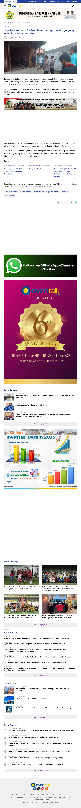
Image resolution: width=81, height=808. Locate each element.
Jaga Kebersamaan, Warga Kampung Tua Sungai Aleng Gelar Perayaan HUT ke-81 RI (40, 751)
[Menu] (5, 5)
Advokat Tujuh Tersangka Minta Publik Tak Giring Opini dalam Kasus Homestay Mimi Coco (37, 657)
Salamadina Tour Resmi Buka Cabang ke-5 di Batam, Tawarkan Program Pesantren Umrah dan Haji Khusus (65, 171)
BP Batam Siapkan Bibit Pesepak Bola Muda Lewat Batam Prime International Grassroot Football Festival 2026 (58, 589)
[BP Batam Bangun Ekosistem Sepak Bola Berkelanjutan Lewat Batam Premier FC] (59, 604)
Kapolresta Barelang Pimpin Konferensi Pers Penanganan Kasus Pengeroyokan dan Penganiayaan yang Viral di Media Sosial (35, 650)
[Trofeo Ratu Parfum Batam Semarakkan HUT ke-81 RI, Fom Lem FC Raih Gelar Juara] (21, 575)
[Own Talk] (15, 5)
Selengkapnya (39, 424)
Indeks (23, 795)
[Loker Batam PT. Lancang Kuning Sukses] (9, 700)
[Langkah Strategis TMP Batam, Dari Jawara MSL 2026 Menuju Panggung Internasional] (21, 604)
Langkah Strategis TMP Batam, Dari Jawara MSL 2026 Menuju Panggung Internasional (20, 617)
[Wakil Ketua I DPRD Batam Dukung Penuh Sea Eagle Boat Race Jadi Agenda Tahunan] (9, 690)
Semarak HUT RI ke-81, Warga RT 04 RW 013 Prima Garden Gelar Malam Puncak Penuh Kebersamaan (40, 745)
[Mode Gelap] (72, 5)
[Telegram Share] (71, 202)
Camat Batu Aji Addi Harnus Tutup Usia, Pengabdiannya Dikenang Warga (35, 758)
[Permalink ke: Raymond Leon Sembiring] (5, 38)
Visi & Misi (31, 795)
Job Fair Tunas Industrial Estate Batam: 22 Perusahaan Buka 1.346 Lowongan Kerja (46, 708)
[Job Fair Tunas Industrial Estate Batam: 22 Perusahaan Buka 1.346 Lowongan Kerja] (9, 709)
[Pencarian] (76, 5)
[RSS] (46, 789)
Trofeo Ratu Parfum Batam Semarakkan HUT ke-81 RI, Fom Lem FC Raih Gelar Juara (20, 588)
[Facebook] (35, 789)
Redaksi (28, 797)
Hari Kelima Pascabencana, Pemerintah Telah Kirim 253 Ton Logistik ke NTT (36, 764)
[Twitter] (38, 789)
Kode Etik (15, 795)
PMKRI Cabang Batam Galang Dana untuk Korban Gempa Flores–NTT (33, 737)
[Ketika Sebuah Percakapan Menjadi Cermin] (9, 407)
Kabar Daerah (8, 27)
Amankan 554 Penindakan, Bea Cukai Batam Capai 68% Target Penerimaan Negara (35, 662)
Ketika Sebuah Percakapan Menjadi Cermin (32, 405)
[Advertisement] (40, 125)
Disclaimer (38, 797)
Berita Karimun (25, 192)
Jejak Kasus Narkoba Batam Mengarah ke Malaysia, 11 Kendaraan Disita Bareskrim (34, 644)
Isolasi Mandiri (39, 192)
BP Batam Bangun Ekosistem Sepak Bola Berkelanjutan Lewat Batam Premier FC (57, 617)
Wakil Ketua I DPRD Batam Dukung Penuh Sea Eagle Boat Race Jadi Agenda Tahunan (44, 690)
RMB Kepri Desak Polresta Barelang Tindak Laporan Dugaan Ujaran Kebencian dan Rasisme (45, 396)
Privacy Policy (64, 795)
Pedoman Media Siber (62, 797)
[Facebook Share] (58, 202)
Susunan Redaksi (16, 797)
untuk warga (9, 196)
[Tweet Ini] (63, 202)
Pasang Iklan (51, 795)
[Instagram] (42, 789)
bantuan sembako (11, 192)
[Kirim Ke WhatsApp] (75, 202)
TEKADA (56, 802)
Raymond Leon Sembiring (15, 37)
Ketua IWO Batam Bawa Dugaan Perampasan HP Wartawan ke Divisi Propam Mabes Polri (36, 638)
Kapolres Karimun (52, 192)
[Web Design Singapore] (40, 332)
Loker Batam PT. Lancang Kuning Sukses (31, 698)
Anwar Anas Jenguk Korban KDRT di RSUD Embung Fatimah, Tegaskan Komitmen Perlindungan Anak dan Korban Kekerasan (39, 669)
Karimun (16, 27)
